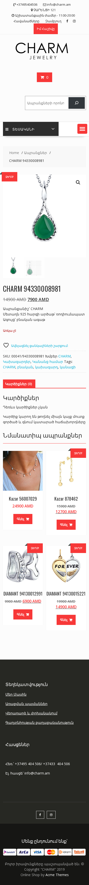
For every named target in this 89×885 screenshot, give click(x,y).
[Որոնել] (76, 103)
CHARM (64, 356)
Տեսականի (23, 129)
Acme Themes (57, 874)
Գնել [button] (20, 519)
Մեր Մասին (15, 694)
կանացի (68, 367)
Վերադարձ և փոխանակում (31, 713)
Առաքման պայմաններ (26, 703)
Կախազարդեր (16, 361)
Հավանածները (26, 21)
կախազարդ (46, 367)
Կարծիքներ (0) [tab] (18, 383)
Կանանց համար (47, 361)
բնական (25, 367)
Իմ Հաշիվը (46, 28)
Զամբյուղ (53, 21)
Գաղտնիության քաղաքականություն (39, 722)
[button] (82, 129)
